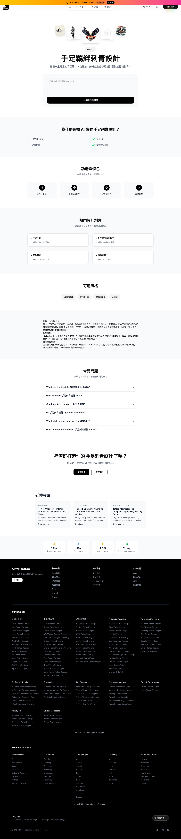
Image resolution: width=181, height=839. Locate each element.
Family (111, 783)
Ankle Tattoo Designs (20, 658)
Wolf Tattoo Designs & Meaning (57, 634)
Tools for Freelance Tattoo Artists (25, 694)
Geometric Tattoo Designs (22, 722)
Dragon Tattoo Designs (53, 641)
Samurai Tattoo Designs (118, 662)
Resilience (113, 780)
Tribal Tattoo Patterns (117, 627)
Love (111, 766)
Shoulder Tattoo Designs (22, 644)
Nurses (144, 759)
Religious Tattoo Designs (86, 624)
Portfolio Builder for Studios (55, 697)
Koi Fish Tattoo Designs (53, 675)
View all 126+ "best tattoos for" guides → (90, 804)
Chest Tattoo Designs (20, 631)
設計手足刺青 (92, 100)
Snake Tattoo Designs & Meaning (57, 648)
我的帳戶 (137, 577)
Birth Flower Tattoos (149, 634)
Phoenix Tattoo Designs (53, 655)
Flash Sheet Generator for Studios (58, 694)
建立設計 (56, 573)
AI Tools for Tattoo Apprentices (24, 690)
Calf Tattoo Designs (20, 665)
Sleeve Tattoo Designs (21, 624)
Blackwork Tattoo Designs (119, 637)
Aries (78, 759)
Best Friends (17, 763)
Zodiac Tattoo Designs (85, 627)
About (55, 593)
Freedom (112, 769)
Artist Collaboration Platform (23, 704)
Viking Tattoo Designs (117, 648)
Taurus (79, 763)
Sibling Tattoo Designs (150, 648)
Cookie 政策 (97, 581)
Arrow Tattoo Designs (85, 648)
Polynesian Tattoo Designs (119, 651)
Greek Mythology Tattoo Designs (122, 655)
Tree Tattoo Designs (52, 665)
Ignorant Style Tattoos (117, 672)
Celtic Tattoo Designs (85, 631)
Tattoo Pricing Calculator (119, 697)
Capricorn (80, 790)
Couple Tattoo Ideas (149, 641)
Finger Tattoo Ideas (20, 662)
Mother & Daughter (19, 773)
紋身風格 (56, 585)
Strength (112, 759)
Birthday (47, 759)
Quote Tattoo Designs (150, 687)
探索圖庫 (56, 577)
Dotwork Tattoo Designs (118, 644)
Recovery (48, 780)
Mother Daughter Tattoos (151, 637)
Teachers (145, 763)
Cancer (79, 769)
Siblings (15, 780)
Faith (110, 773)
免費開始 (170, 7)
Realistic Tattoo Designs (21, 726)
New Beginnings (50, 783)
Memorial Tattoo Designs (151, 624)
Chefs (143, 783)
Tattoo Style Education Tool (23, 697)
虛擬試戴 (56, 581)
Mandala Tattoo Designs (118, 631)
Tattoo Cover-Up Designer (87, 694)
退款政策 (96, 585)
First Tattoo (48, 776)
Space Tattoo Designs (53, 722)
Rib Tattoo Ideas (18, 655)
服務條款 (96, 573)
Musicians (145, 780)
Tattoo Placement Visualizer (87, 697)
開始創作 (81, 472)
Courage (112, 763)
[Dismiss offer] (178, 2)
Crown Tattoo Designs (85, 655)
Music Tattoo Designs (52, 715)
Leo (77, 773)
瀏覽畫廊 (99, 472)
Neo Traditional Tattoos (118, 641)
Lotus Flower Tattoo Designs (55, 672)
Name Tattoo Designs (149, 690)
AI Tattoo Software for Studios (56, 687)
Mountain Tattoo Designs (54, 668)
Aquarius (79, 794)
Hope (111, 776)
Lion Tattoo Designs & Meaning (56, 637)
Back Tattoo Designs (20, 627)
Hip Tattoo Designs (19, 668)
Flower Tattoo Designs (53, 624)
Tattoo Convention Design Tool (121, 687)
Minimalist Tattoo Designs (22, 715)
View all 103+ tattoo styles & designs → (90, 732)
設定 (135, 581)
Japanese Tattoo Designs (119, 624)
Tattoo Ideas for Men (84, 700)
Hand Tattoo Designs (20, 634)
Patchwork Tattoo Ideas (118, 668)
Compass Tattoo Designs (86, 644)
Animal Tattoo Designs (53, 627)
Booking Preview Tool (118, 694)
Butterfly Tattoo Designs (54, 644)
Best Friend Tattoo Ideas (151, 644)
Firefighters (145, 773)
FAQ (135, 573)
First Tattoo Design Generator (88, 687)
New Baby (48, 769)
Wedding (47, 763)
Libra (78, 780)
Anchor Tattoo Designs (85, 651)
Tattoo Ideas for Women (86, 704)
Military (144, 769)
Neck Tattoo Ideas (19, 651)
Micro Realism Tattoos (117, 665)
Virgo (78, 776)
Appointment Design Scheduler (121, 700)
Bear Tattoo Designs (52, 658)
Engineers (145, 766)
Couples (15, 759)
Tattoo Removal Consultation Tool (122, 704)
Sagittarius (80, 787)
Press (54, 597)
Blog (54, 589)
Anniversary (49, 766)
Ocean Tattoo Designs (53, 631)
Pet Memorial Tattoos (149, 627)
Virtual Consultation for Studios (56, 690)
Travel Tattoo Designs (53, 719)
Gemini (79, 766)
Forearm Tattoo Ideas (20, 637)
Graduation (48, 773)
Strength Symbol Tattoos (86, 658)
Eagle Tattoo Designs (52, 651)
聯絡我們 (137, 585)
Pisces (79, 797)
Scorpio (79, 783)
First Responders (148, 776)
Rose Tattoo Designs (52, 662)
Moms (14, 766)
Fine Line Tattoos (116, 634)
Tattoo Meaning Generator (87, 690)
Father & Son (17, 776)
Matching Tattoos (19, 783)
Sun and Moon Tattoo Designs (88, 662)
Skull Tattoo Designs (84, 634)
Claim (110, 3)
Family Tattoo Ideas (149, 651)
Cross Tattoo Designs (85, 637)
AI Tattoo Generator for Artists (24, 687)
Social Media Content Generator (122, 690)
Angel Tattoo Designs (85, 641)
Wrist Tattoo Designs (20, 641)
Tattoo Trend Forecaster (22, 700)
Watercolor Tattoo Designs (22, 719)
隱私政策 (96, 577)
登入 (157, 7)
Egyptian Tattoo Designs (118, 658)
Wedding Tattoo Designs (151, 631)
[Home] (70, 6)
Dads (14, 769)
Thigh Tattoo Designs (20, 648)
